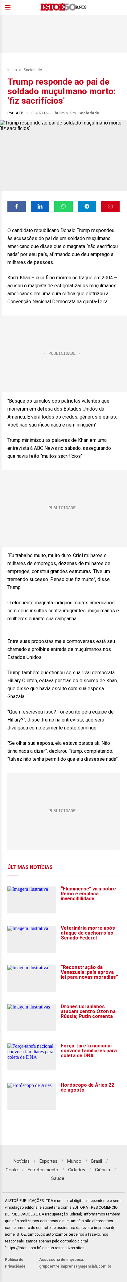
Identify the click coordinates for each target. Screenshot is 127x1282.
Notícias (22, 1161)
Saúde (57, 1178)
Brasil (96, 1161)
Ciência (102, 1169)
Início (12, 70)
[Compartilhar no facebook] (16, 206)
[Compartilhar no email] (110, 206)
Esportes (48, 1161)
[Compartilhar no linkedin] (40, 206)
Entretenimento (43, 1169)
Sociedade (33, 70)
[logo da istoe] (63, 7)
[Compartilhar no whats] (63, 206)
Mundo (74, 1161)
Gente (12, 1169)
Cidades (76, 1169)
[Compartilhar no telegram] (87, 206)
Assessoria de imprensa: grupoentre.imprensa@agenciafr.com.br (75, 1263)
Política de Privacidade (15, 1263)
